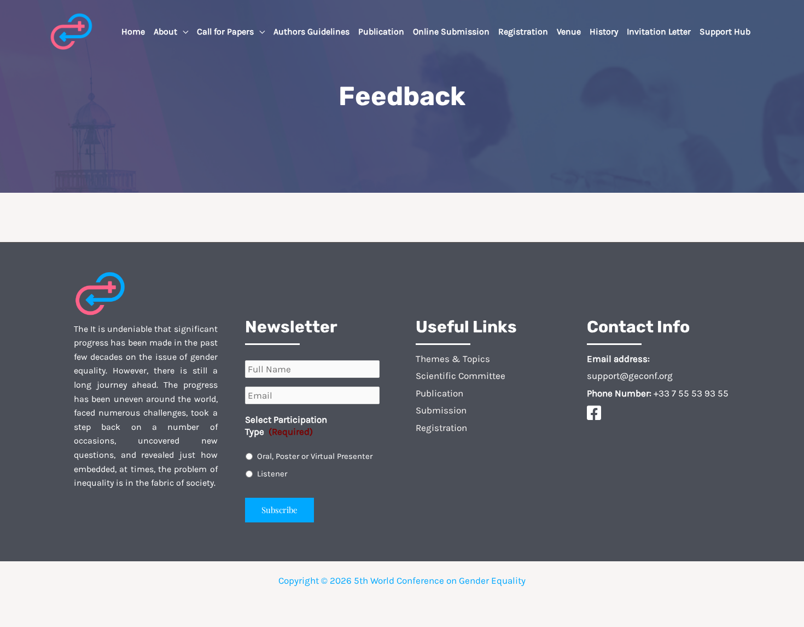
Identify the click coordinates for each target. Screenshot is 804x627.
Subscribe (279, 509)
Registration (441, 427)
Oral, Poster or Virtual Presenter (314, 456)
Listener (272, 474)
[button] (182, 31)
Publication (439, 393)
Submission (441, 410)
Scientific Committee (460, 375)
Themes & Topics (453, 358)
